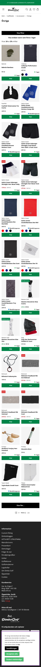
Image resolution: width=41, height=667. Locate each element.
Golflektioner (6, 561)
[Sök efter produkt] (27, 9)
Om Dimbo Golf (7, 571)
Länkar (4, 558)
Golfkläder (10, 16)
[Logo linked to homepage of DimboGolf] (13, 9)
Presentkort (6, 546)
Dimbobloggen (7, 536)
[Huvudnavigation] (3, 9)
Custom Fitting (7, 533)
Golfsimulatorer (8, 564)
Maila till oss (6, 591)
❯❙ (28, 513)
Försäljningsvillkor (8, 555)
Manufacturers (7, 542)
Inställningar (11, 648)
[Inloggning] (30, 9)
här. (19, 644)
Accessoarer (21, 16)
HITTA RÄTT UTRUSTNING (11, 539)
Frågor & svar (7, 552)
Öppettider (6, 574)
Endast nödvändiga (14, 659)
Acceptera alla (12, 654)
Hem (3, 16)
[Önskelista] (34, 9)
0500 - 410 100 (11, 588)
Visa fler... (20, 505)
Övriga (29, 16)
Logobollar (6, 567)
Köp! (10, 78)
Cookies (4, 577)
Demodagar (6, 549)
